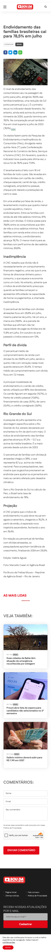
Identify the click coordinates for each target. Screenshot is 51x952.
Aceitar (8, 947)
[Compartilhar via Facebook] (5, 52)
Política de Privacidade (37, 895)
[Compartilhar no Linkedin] (15, 52)
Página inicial (10, 892)
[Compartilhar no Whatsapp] (20, 52)
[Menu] (4, 7)
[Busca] (46, 6)
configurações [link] (9, 942)
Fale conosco (33, 892)
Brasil (19, 44)
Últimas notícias (12, 895)
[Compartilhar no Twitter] (10, 52)
